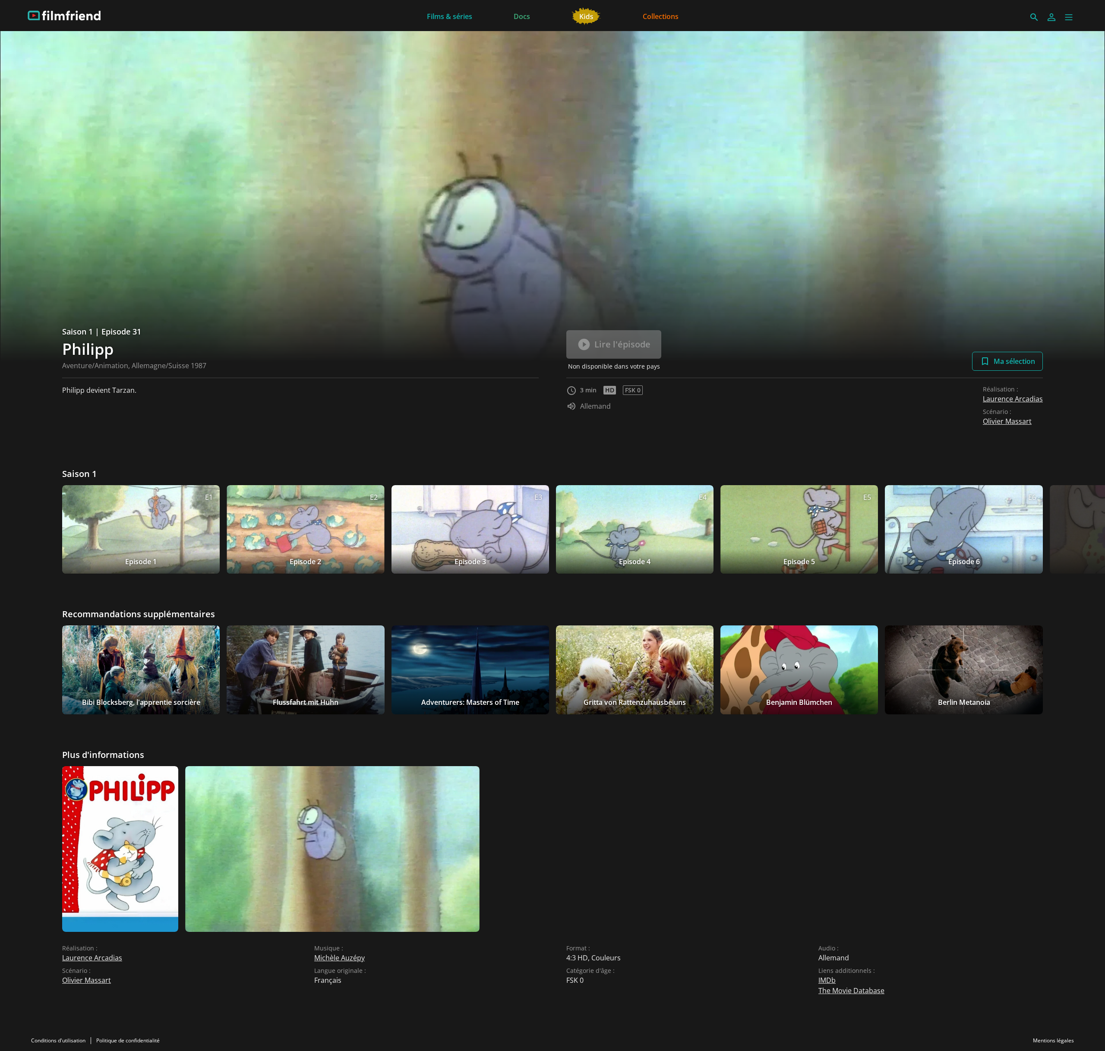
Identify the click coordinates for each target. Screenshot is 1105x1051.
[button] (1068, 17)
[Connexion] (1051, 17)
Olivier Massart (1007, 421)
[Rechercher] (1034, 17)
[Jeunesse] (586, 15)
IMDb (827, 980)
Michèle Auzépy (339, 958)
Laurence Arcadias (1013, 399)
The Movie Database (851, 990)
